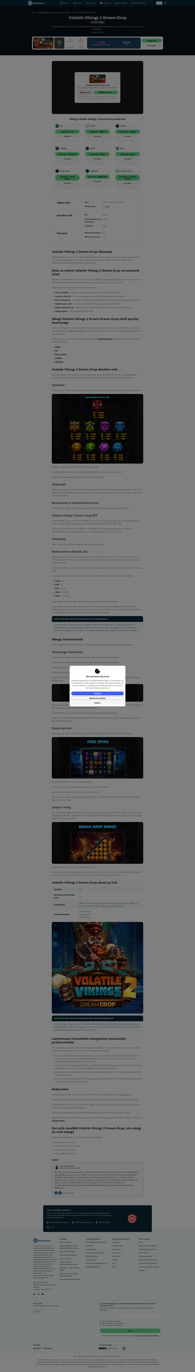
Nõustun (97, 693)
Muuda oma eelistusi (97, 698)
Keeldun (97, 703)
